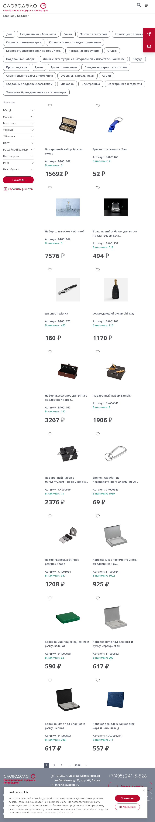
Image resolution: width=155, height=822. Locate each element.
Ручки (39, 67)
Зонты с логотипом (93, 34)
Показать (18, 180)
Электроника (91, 84)
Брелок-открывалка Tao (110, 149)
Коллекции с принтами (131, 34)
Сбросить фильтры (20, 189)
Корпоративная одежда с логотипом (75, 42)
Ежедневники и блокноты (38, 34)
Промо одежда (16, 67)
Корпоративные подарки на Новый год (33, 50)
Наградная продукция (84, 50)
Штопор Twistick (56, 313)
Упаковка (67, 84)
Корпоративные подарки (23, 42)
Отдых (112, 50)
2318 (77, 765)
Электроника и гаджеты (125, 84)
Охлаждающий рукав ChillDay (113, 313)
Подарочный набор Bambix (112, 395)
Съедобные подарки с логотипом (29, 84)
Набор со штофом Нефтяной (64, 231)
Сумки (106, 75)
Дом (9, 34)
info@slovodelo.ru (67, 785)
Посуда (138, 59)
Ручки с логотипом (64, 67)
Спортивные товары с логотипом (29, 75)
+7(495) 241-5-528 (127, 776)
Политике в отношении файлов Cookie (52, 812)
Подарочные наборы (20, 59)
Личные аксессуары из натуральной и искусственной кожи (84, 59)
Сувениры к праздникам (77, 75)
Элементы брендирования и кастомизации (36, 92)
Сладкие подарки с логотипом (106, 67)
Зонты (68, 34)
